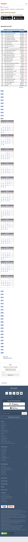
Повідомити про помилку (14, 417)
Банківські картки (4, 430)
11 (5, 127)
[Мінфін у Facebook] (6, 393)
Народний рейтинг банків (5, 441)
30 (1, 132)
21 (3, 142)
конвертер (21, 87)
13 (9, 127)
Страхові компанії (4, 501)
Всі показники (5, 7)
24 (3, 130)
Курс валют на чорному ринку (6, 469)
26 (7, 130)
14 (3, 141)
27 (9, 130)
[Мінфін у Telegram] (10, 393)
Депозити (3, 435)
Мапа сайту (4, 382)
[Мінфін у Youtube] (21, 393)
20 (9, 128)
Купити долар (3, 471)
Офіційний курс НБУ (7, 358)
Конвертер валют (4, 438)
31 (3, 132)
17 (3, 128)
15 (5, 141)
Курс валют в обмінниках (5, 467)
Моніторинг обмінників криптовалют (7, 443)
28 (3, 144)
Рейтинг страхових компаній (6, 498)
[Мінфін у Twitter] (14, 393)
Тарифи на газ (3, 436)
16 (1, 128)
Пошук (24, 413)
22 (5, 142)
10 (3, 127)
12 (7, 127)
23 (1, 130)
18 (5, 128)
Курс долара (3, 425)
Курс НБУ (2, 428)
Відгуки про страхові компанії (6, 496)
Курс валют (3, 423)
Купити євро (3, 472)
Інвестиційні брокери (5, 431)
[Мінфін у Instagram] (17, 393)
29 (5, 158)
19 (7, 128)
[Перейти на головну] (4, 4)
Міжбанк (2, 433)
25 (5, 130)
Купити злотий (3, 474)
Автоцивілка (3, 499)
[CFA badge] (18, 507)
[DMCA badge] (14, 533)
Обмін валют (3, 466)
